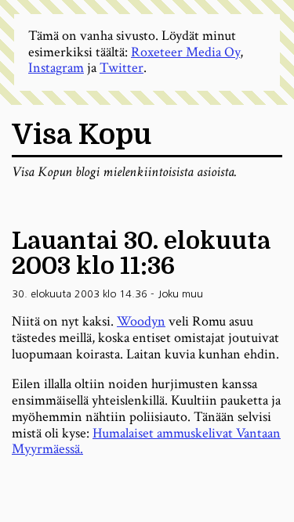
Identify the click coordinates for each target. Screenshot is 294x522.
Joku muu (180, 294)
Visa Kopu (81, 135)
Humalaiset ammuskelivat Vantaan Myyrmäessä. (146, 441)
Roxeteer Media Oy (185, 52)
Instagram (56, 68)
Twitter (121, 68)
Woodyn (141, 321)
